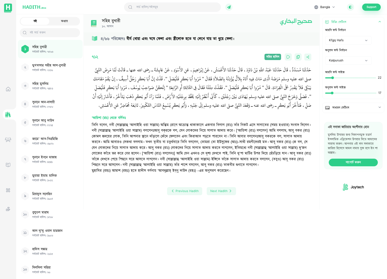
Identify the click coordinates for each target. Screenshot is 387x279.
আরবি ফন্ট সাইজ (335, 72)
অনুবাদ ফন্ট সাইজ (335, 87)
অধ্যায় (64, 21)
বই (35, 21)
